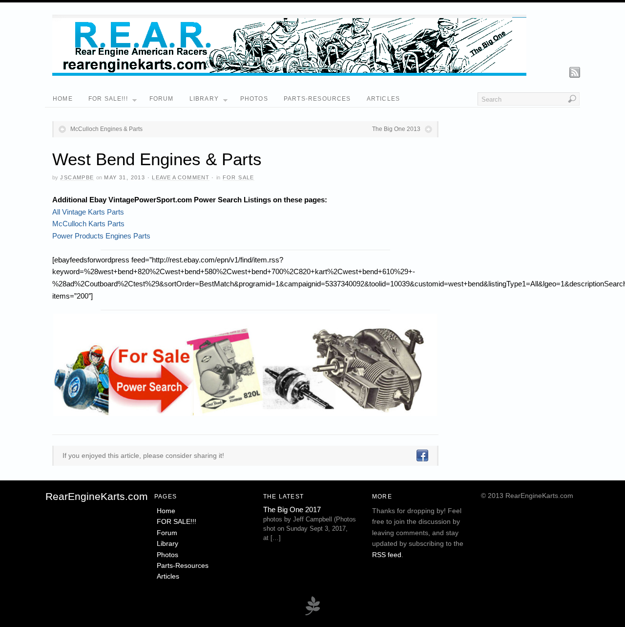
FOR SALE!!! (108, 98)
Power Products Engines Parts (101, 236)
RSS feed (386, 555)
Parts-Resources (317, 98)
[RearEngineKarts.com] (289, 73)
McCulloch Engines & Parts (106, 129)
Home (63, 98)
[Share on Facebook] (422, 455)
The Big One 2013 (396, 129)
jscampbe (77, 177)
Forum (161, 98)
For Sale (238, 177)
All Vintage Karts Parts (88, 212)
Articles (383, 98)
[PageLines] (312, 614)
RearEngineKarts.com (96, 496)
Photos (254, 98)
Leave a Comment (180, 177)
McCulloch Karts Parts (88, 223)
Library (204, 98)
